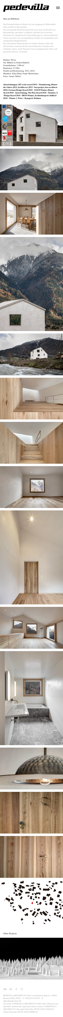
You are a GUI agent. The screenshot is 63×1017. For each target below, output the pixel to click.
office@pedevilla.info (12, 1001)
